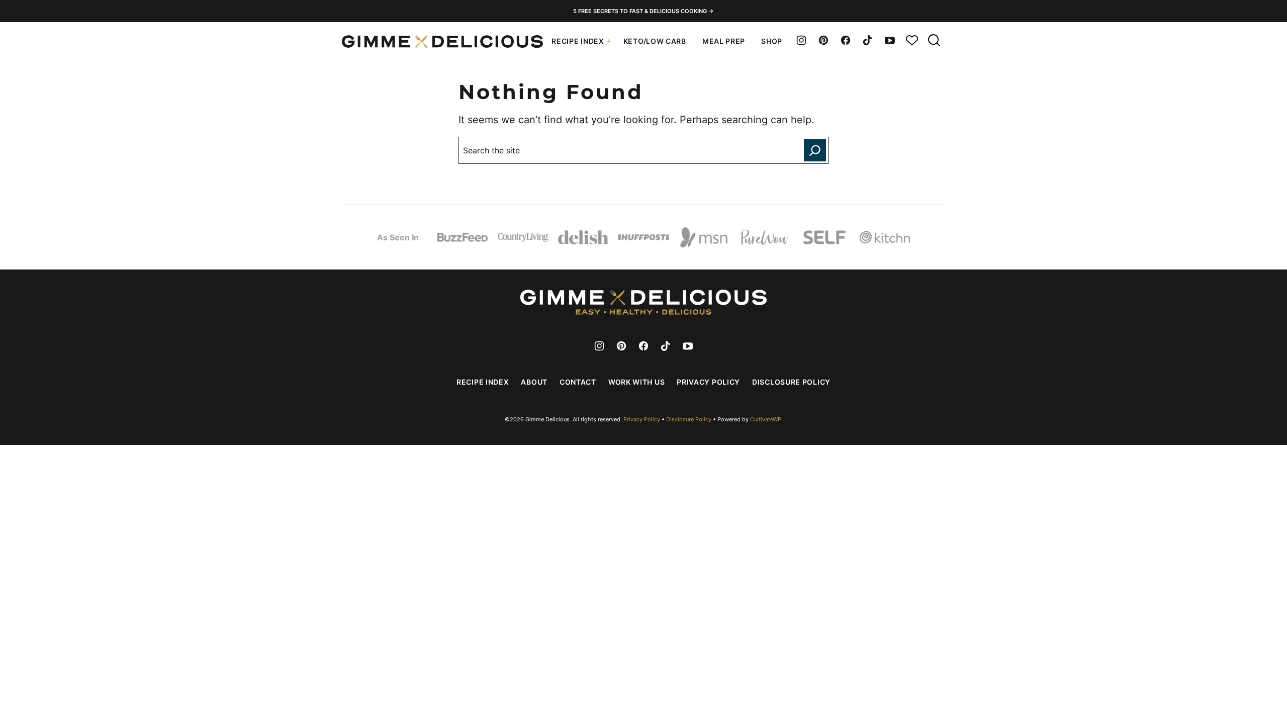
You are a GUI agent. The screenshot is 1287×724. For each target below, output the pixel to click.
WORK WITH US (636, 382)
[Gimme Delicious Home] (442, 41)
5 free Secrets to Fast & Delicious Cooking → (643, 11)
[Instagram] (801, 40)
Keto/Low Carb (654, 41)
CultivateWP (765, 419)
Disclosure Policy (791, 382)
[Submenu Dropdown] (608, 41)
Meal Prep (723, 41)
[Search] (934, 40)
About (534, 382)
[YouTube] (890, 40)
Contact (578, 382)
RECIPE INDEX (577, 41)
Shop (771, 41)
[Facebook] (846, 40)
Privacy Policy (708, 382)
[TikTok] (868, 40)
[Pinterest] (823, 40)
